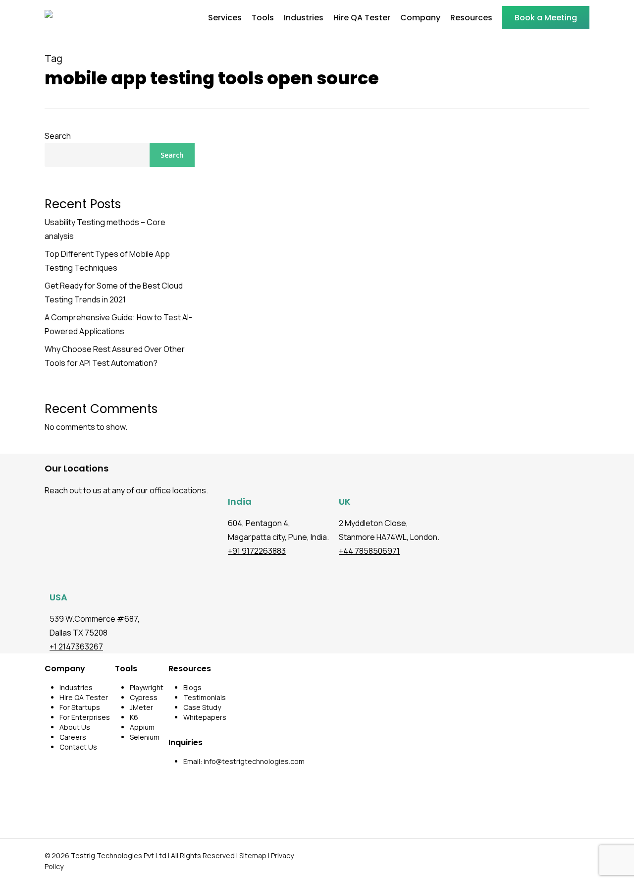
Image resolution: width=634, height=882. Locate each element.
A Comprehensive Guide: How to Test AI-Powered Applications (118, 324)
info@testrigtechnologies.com (254, 761)
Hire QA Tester (83, 697)
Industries (76, 687)
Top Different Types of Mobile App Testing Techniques (107, 260)
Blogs (192, 687)
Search (58, 135)
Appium (142, 727)
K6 (134, 717)
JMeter (141, 707)
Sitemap (252, 855)
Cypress (144, 697)
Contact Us (78, 747)
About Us (74, 727)
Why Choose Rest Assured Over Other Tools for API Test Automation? (115, 356)
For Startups (79, 707)
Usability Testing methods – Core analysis (105, 229)
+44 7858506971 (369, 550)
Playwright (146, 687)
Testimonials (204, 697)
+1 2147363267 (76, 646)
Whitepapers (204, 717)
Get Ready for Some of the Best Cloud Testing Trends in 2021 (114, 292)
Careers (72, 737)
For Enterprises (84, 717)
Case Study (202, 707)
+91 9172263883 (257, 550)
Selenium (144, 737)
